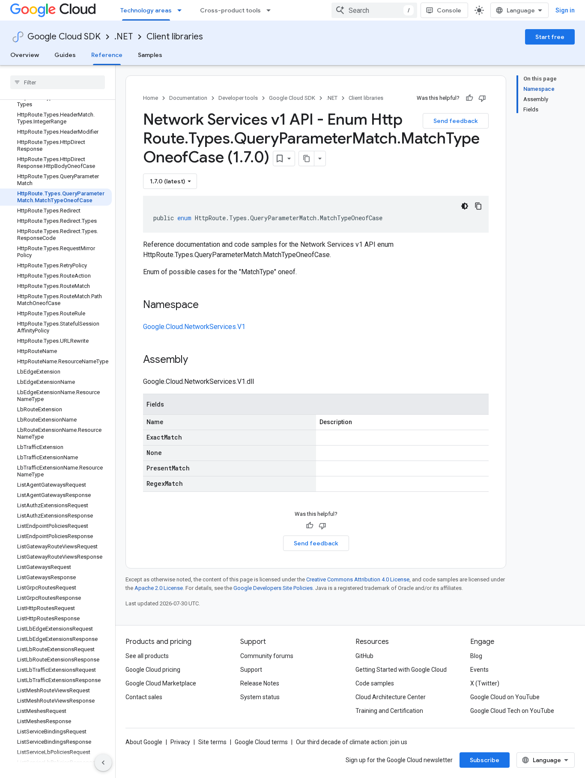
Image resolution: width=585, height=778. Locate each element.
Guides (65, 55)
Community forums (266, 655)
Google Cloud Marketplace (160, 683)
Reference (106, 55)
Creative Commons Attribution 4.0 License (357, 579)
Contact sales (143, 697)
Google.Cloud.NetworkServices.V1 (194, 327)
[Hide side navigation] (103, 762)
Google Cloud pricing (152, 669)
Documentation (188, 98)
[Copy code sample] (478, 206)
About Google (143, 742)
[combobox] (374, 10)
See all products (147, 655)
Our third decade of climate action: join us (351, 742)
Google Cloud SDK (64, 36)
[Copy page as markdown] (306, 158)
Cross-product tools (230, 10)
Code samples (374, 683)
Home (150, 98)
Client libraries (174, 36)
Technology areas (146, 10)
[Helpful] (469, 98)
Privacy (180, 742)
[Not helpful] (482, 98)
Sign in (565, 10)
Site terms (212, 742)
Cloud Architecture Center (390, 697)
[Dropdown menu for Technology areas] (182, 10)
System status (260, 697)
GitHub (364, 655)
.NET (123, 36)
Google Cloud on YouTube (505, 697)
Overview (24, 55)
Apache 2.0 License (158, 588)
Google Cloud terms (261, 742)
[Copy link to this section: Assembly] (196, 360)
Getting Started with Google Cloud (401, 669)
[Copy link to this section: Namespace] (207, 305)
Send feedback (455, 121)
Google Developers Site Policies (273, 588)
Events (479, 669)
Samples (150, 55)
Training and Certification (389, 710)
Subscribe (484, 760)
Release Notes (259, 683)
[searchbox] (57, 82)
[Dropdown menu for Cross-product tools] (271, 10)
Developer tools (238, 98)
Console (449, 10)
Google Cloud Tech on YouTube (512, 710)
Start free (549, 37)
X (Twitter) (484, 683)
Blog (476, 655)
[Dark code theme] (465, 206)
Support (251, 669)
